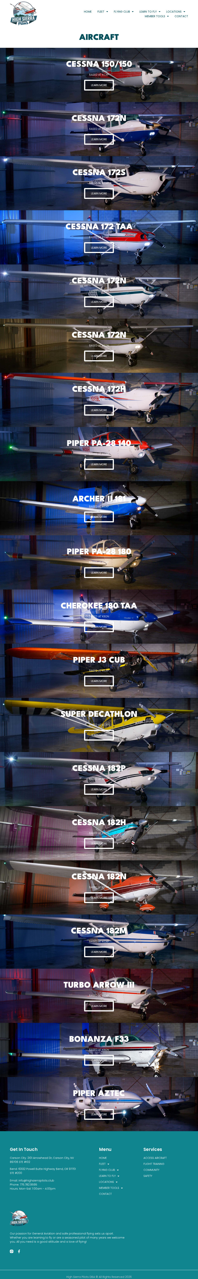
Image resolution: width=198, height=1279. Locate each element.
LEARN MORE (99, 85)
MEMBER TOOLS (155, 16)
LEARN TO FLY (148, 12)
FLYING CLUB (122, 12)
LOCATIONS (174, 12)
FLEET (100, 12)
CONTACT (181, 16)
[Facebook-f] (19, 1251)
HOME (88, 12)
